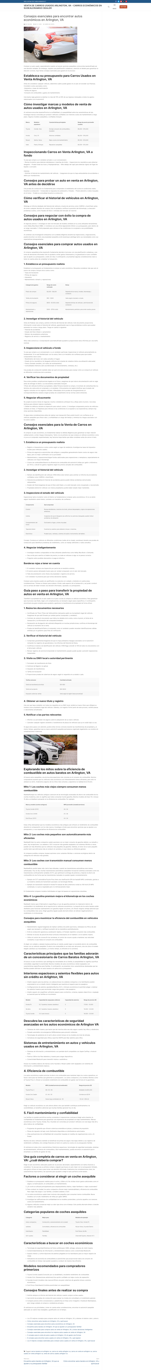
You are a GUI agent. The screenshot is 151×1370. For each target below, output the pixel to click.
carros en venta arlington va (61, 1351)
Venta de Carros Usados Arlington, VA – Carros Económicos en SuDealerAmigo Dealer (63, 6)
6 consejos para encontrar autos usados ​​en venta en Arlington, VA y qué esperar (54, 1338)
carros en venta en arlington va (81, 1351)
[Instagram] (124, 1)
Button (123, 6)
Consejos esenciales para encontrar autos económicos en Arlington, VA (51, 1324)
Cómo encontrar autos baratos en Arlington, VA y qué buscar (47, 1321)
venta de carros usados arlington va (56, 1353)
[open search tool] (108, 7)
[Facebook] (116, 1)
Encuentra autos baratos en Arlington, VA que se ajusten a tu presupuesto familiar (54, 1327)
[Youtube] (121, 1)
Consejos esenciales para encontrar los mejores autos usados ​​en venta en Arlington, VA (56, 1332)
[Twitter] (119, 1)
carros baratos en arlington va (41, 1351)
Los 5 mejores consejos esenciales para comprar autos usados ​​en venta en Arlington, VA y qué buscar (61, 1341)
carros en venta (49, 24)
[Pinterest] (126, 1)
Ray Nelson (28, 24)
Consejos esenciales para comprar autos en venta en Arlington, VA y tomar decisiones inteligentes (59, 1329)
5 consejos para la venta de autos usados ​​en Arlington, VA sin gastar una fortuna (54, 1335)
